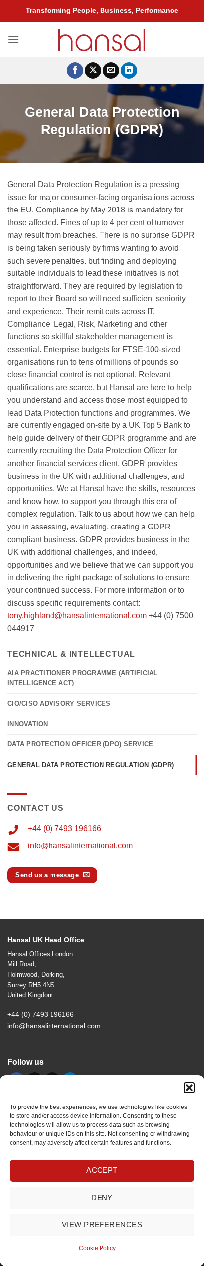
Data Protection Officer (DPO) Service (80, 744)
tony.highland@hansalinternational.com (77, 615)
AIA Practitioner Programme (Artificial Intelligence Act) (82, 677)
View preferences (102, 1224)
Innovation (27, 724)
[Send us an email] (111, 70)
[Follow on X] (93, 70)
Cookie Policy (97, 1248)
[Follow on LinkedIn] (129, 70)
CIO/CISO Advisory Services (59, 703)
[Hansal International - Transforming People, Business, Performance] (102, 39)
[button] (189, 1088)
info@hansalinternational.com (80, 846)
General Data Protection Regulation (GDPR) (90, 765)
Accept (102, 1170)
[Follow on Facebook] (75, 70)
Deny (102, 1197)
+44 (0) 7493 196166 (64, 828)
